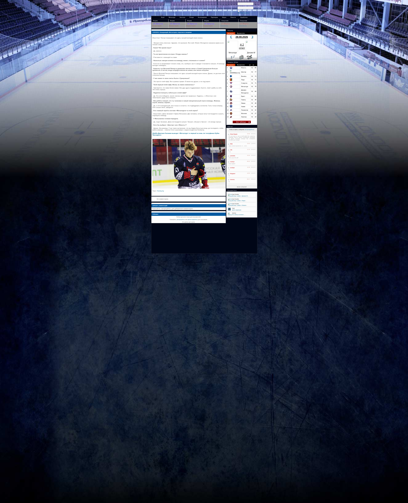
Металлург (172, 17)
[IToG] (229, 210)
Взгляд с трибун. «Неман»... (239, 205)
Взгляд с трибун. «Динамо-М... (240, 196)
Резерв (191, 17)
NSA (231, 144)
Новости (233, 17)
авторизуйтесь (181, 219)
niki (231, 149)
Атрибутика (244, 17)
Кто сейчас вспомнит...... (238, 214)
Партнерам (214, 17)
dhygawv (232, 173)
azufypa (232, 167)
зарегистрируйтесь (192, 219)
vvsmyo (232, 161)
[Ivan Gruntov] (230, 196)
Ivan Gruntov (235, 194)
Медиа (224, 17)
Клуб (162, 17)
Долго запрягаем (236, 210)
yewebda (232, 155)
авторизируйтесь (249, 129)
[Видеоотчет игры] (251, 60)
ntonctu (232, 179)
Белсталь (182, 17)
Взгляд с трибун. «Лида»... (239, 200)
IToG (233, 208)
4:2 (242, 46)
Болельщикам (202, 17)
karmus (234, 213)
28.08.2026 (242, 37)
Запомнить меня (244, 11)
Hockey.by (160, 191)
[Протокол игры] (231, 60)
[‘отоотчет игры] (241, 60)
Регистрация (240, 12)
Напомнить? (247, 12)
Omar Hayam (233, 134)
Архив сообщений (241, 186)
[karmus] (230, 214)
